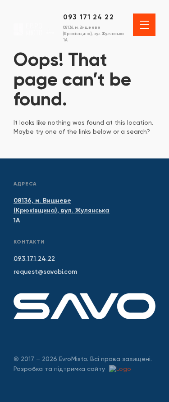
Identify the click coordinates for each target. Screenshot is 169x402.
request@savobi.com (45, 272)
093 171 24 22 (88, 17)
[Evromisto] (34, 27)
